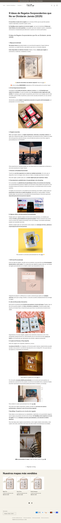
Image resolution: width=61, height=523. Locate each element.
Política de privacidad (36, 517)
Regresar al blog (31, 466)
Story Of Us (19, 491)
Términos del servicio (45, 517)
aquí (42, 254)
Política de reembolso (27, 517)
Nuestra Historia (34, 491)
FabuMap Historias (18, 517)
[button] (11, 5)
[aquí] (30, 67)
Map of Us (5, 491)
